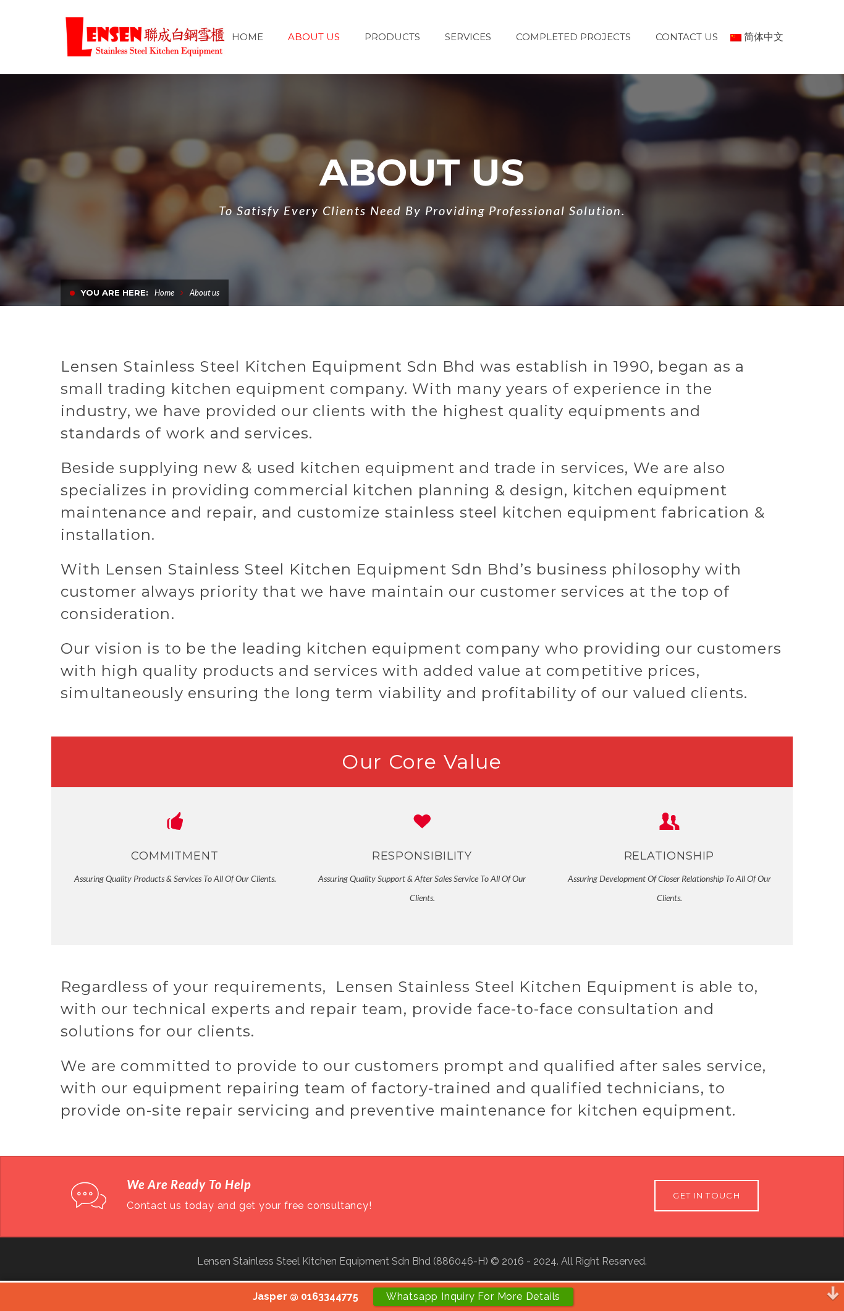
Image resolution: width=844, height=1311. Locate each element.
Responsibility (422, 856)
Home (164, 292)
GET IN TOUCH (706, 1195)
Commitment (175, 856)
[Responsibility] (422, 821)
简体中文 (763, 37)
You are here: (114, 292)
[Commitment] (174, 821)
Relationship (669, 856)
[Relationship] (669, 821)
